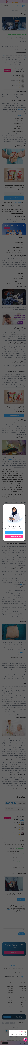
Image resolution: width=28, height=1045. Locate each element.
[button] (5, 505)
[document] (14, 522)
